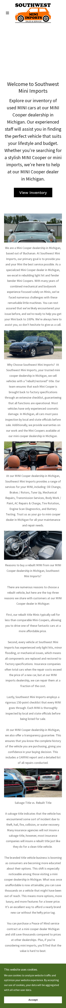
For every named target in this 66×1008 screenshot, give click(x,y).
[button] (8, 12)
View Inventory (33, 192)
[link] (33, 13)
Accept (33, 1000)
